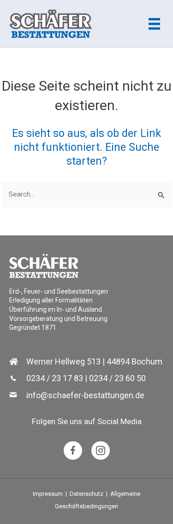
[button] (73, 450)
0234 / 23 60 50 (117, 378)
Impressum (48, 493)
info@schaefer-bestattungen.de (85, 395)
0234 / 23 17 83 (54, 378)
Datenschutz (86, 493)
